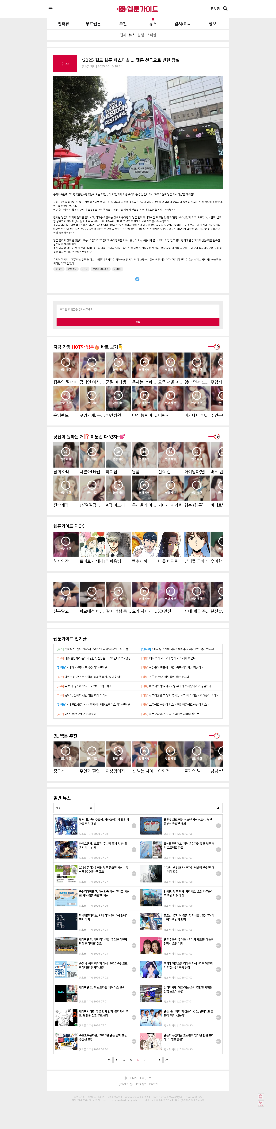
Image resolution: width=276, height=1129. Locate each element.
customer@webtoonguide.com (126, 1100)
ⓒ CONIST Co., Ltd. (138, 1078)
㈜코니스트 (79, 1097)
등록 (138, 322)
